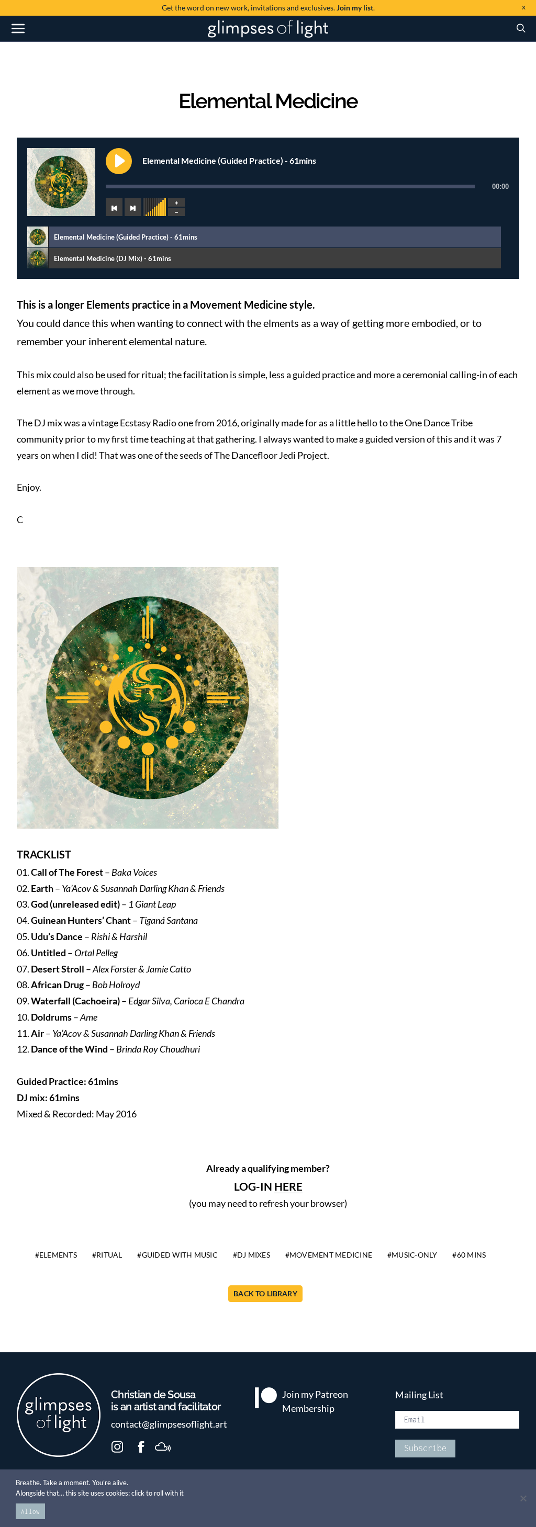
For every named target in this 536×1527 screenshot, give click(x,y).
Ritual (109, 1254)
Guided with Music (180, 1254)
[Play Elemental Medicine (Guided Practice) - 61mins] (119, 161)
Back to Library (265, 1293)
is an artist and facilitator (165, 1401)
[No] (523, 1498)
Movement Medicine (330, 1254)
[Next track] (133, 207)
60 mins (471, 1254)
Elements (58, 1254)
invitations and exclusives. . (268, 7)
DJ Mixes (253, 1254)
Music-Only (415, 1254)
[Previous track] (114, 207)
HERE (288, 1186)
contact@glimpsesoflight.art (169, 1424)
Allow (30, 1511)
